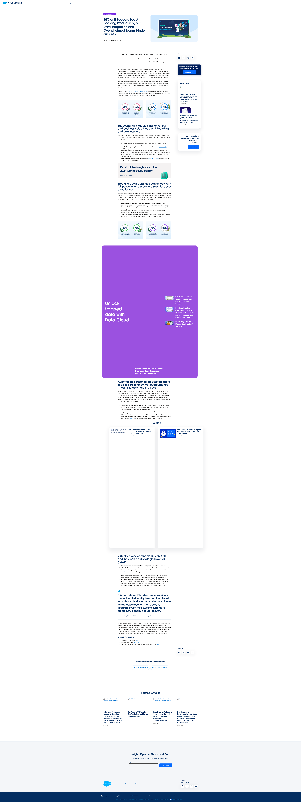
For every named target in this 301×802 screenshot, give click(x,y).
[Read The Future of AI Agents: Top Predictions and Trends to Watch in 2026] (138, 704)
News (121, 784)
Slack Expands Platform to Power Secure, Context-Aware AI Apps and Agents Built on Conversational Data (162, 716)
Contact (156, 799)
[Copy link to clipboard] (192, 57)
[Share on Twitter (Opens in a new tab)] (183, 57)
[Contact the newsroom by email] (196, 786)
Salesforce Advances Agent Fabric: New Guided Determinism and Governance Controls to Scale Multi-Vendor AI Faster (189, 119)
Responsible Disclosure (144, 799)
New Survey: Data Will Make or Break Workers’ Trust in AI (184, 324)
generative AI (162, 147)
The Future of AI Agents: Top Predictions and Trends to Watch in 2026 (138, 714)
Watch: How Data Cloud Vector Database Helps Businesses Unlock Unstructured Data (148, 371)
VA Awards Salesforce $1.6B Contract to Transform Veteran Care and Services (140, 431)
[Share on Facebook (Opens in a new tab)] (188, 57)
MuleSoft (136, 642)
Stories (127, 784)
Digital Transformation (159, 667)
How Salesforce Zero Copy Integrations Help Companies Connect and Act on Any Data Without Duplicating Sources (184, 313)
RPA (131, 418)
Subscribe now (189, 72)
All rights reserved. (134, 795)
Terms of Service (123, 799)
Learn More (193, 147)
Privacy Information (133, 799)
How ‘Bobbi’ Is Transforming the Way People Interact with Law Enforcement (189, 431)
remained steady (123, 572)
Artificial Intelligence (109, 14)
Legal (117, 799)
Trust (152, 799)
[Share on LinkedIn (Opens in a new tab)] (179, 57)
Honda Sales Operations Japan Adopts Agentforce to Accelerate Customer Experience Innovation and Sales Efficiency (188, 98)
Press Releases (136, 784)
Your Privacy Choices (177, 799)
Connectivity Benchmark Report (138, 91)
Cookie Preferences (164, 799)
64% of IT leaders (153, 158)
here (137, 640)
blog (158, 644)
